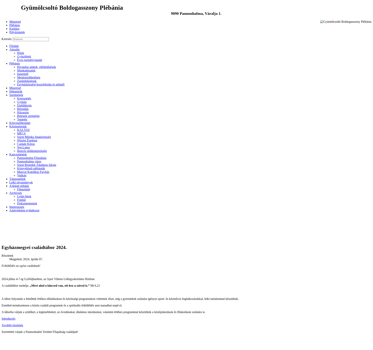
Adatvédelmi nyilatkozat (24, 210)
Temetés (22, 119)
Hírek (20, 53)
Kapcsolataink (18, 154)
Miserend (15, 21)
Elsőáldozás (24, 105)
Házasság (23, 112)
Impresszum (16, 207)
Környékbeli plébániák (31, 168)
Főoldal (14, 46)
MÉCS (21, 133)
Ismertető (22, 74)
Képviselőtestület (19, 123)
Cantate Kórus (26, 144)
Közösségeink (18, 126)
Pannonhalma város (29, 161)
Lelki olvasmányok (21, 182)
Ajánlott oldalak (19, 186)
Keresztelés (24, 98)
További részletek (12, 325)
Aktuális (14, 49)
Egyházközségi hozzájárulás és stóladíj (40, 84)
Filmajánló (23, 189)
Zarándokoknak (27, 81)
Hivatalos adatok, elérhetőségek (36, 67)
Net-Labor (23, 147)
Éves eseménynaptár (29, 60)
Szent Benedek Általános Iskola (36, 165)
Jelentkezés (8, 318)
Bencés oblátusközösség (32, 151)
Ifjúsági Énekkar (27, 140)
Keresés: (7, 39)
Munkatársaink (26, 70)
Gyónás (22, 102)
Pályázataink (17, 32)
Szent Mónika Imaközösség (34, 137)
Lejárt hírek (24, 196)
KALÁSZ (23, 130)
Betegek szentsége (28, 116)
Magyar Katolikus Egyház (33, 172)
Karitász (14, 28)
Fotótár (21, 200)
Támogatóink (17, 179)
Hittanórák (15, 91)
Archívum (15, 193)
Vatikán (21, 175)
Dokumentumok (27, 203)
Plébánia (14, 25)
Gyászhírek (24, 56)
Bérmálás (23, 109)
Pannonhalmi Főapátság (31, 158)
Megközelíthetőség (28, 77)
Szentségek (16, 95)
